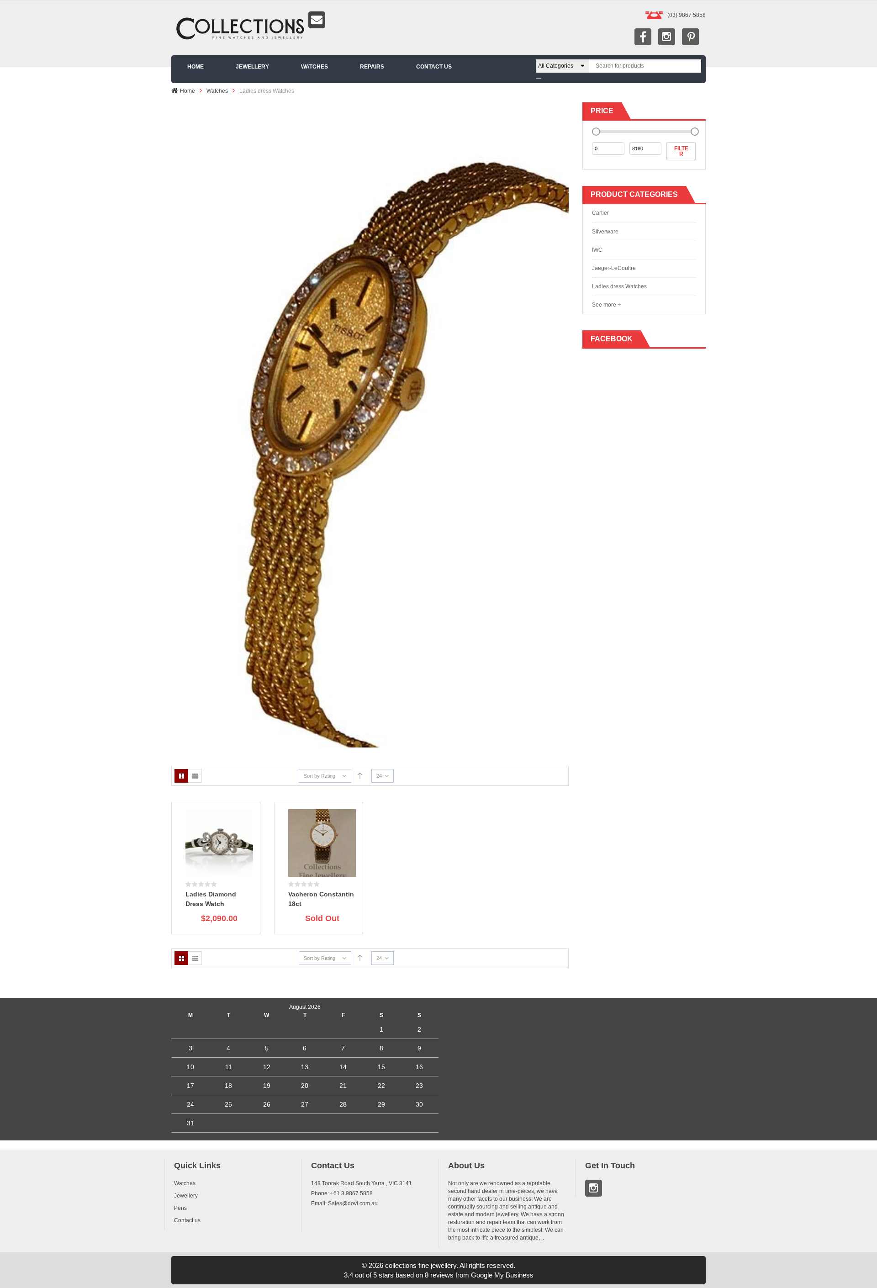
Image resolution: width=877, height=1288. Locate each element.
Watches (217, 91)
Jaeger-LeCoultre (614, 268)
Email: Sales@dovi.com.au (344, 1203)
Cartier (600, 213)
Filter (681, 151)
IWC (597, 250)
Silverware (605, 231)
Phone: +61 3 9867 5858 (342, 1193)
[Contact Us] (438, 19)
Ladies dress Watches (619, 286)
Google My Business (502, 1275)
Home (187, 91)
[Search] (538, 78)
